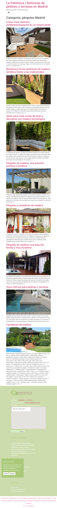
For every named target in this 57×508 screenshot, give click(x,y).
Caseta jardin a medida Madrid (9, 498)
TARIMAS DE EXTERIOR (17, 475)
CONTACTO (14, 455)
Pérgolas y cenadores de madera (24, 205)
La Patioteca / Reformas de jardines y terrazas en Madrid (27, 4)
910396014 (21, 400)
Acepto (6, 473)
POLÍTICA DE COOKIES (17, 491)
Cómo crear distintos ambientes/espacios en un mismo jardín (28, 23)
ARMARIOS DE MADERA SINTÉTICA (20, 467)
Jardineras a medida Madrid (19, 447)
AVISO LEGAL (14, 487)
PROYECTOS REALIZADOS (18, 451)
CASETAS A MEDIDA (16, 469)
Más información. (15, 470)
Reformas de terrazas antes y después (23, 453)
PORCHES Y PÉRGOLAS (17, 473)
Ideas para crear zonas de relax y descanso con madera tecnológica (25, 117)
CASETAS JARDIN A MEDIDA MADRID (21, 443)
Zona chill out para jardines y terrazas (27, 287)
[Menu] (8, 12)
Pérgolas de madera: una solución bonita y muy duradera (25, 246)
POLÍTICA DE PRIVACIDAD (18, 489)
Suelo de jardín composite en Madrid (23, 500)
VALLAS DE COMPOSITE (17, 477)
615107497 (29, 400)
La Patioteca (30, 506)
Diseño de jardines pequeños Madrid (22, 445)
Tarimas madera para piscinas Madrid (23, 449)
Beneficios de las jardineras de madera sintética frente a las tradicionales (28, 70)
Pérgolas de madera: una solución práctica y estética (25, 164)
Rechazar (12, 473)
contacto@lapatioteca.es (32, 403)
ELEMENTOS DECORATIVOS (18, 471)
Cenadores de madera (18, 324)
